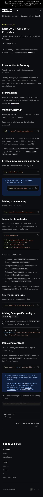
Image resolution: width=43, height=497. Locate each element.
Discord (5, 470)
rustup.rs (15, 103)
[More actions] (40, 10)
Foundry (31, 52)
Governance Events (9, 477)
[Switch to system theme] (31, 489)
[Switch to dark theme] (38, 489)
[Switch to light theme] (34, 489)
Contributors (7, 457)
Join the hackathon (25, 6)
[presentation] (21, 131)
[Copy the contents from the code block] (38, 131)
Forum (5, 453)
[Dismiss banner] (40, 4)
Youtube (6, 466)
